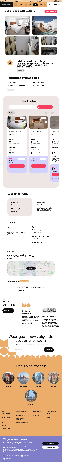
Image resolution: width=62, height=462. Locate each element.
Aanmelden (49, 349)
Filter (12, 112)
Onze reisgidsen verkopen (20, 419)
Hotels (35, 4)
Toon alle (10, 90)
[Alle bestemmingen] (15, 4)
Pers (48, 422)
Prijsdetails (11, 162)
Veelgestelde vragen (36, 416)
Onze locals (49, 420)
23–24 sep (21, 158)
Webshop (4, 422)
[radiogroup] (17, 143)
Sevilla (21, 5)
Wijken (30, 4)
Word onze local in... (20, 415)
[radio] (10, 142)
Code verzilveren (6, 428)
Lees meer (20, 70)
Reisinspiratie (5, 420)
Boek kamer (17, 166)
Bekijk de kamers (50, 11)
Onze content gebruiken (22, 422)
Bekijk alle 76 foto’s (48, 50)
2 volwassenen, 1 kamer (28, 107)
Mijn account (5, 425)
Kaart (40, 4)
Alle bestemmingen (6, 417)
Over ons (6, 310)
